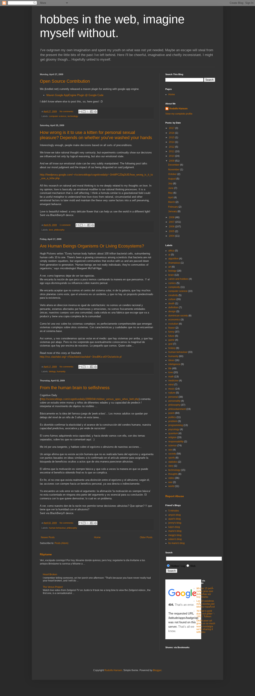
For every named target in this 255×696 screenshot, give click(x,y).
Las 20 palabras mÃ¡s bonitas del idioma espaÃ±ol (205, 604)
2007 (172, 222)
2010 (172, 156)
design (172, 311)
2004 (172, 236)
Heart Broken (50, 574)
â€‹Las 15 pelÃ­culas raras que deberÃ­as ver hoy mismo (205, 592)
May (170, 192)
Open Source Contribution (65, 81)
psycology (173, 429)
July (170, 183)
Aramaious (174, 262)
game (171, 340)
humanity (61, 371)
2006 (172, 226)
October (172, 174)
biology (52, 371)
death (171, 303)
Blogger (157, 670)
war (170, 482)
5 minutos (173, 510)
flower (171, 327)
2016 (172, 133)
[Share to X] (88, 112)
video (171, 478)
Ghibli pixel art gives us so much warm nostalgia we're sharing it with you (205, 626)
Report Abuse (174, 496)
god (170, 344)
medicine (173, 380)
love (51, 230)
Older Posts (146, 537)
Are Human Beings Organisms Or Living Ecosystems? (92, 245)
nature (171, 392)
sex (170, 449)
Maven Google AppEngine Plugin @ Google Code (74, 95)
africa (171, 250)
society (172, 453)
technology (73, 116)
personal (173, 397)
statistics (173, 461)
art (169, 266)
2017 (172, 128)
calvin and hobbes (178, 279)
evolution (173, 323)
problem (172, 421)
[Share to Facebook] (92, 112)
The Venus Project (53, 587)
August (172, 178)
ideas (171, 360)
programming (175, 425)
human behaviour (57, 528)
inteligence (174, 364)
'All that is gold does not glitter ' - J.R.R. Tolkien (205, 614)
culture (172, 299)
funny (171, 331)
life (170, 368)
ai (169, 254)
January (173, 211)
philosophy (59, 230)
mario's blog (174, 531)
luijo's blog (174, 527)
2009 (172, 160)
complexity (174, 287)
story (171, 465)
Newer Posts (48, 537)
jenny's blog (174, 522)
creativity (173, 295)
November (174, 169)
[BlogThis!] (84, 112)
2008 (172, 217)
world (171, 486)
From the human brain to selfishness (75, 387)
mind (171, 384)
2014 (172, 142)
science (172, 445)
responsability (175, 441)
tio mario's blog (176, 543)
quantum (173, 433)
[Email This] (80, 112)
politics (172, 417)
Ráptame (46, 554)
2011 (172, 151)
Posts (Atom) (61, 543)
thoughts (173, 474)
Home (97, 537)
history (172, 348)
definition (173, 307)
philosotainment (177, 409)
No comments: (67, 111)
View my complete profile (178, 113)
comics (172, 283)
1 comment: (66, 225)
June (171, 188)
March (172, 202)
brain (171, 275)
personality (174, 401)
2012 (172, 146)
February (173, 206)
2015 (172, 137)
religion (172, 437)
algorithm (173, 258)
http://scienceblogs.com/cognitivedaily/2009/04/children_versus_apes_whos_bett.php (90, 399)
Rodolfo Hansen (178, 108)
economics (174, 319)
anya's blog (174, 514)
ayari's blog (174, 518)
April (171, 197)
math (171, 376)
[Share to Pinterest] (95, 112)
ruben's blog (175, 539)
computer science (57, 116)
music (171, 388)
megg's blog (174, 535)
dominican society (178, 315)
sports (171, 457)
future (171, 336)
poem (171, 413)
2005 (172, 231)
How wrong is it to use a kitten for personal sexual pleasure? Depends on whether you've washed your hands (96, 135)
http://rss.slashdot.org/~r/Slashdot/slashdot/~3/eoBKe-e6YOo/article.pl (81, 356)
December (174, 164)
